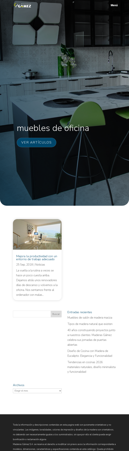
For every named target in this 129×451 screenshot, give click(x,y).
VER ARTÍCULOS (36, 142)
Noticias (40, 265)
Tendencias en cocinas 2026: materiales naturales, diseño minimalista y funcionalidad (91, 367)
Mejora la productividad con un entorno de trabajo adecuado (36, 257)
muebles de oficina (53, 128)
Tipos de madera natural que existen (90, 324)
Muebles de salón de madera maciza (89, 318)
